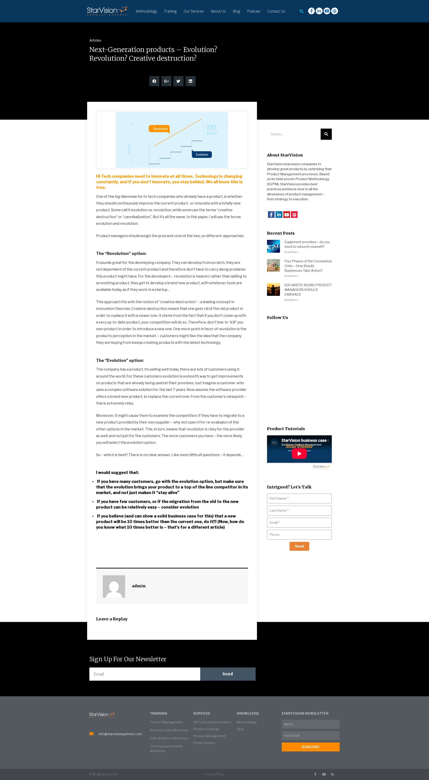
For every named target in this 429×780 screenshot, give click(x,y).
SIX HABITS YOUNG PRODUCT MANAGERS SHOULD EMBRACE (308, 289)
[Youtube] (327, 11)
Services (201, 713)
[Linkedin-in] (319, 11)
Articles (95, 40)
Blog (236, 11)
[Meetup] (334, 11)
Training (170, 11)
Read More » (291, 252)
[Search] (326, 134)
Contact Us (276, 11)
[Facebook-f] (311, 11)
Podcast (253, 11)
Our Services (194, 11)
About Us (218, 11)
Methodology (146, 11)
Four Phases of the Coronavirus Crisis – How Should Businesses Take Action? (308, 266)
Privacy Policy (214, 774)
